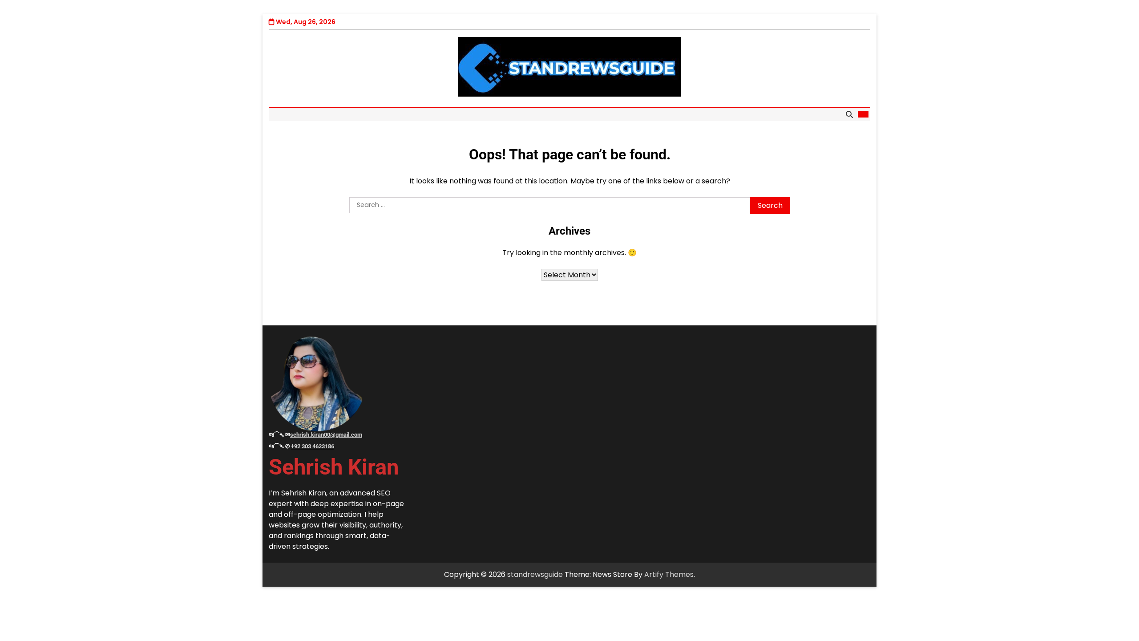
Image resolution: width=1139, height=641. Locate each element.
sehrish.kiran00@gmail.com (326, 434)
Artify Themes (669, 574)
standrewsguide (535, 574)
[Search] (849, 114)
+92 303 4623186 (312, 446)
